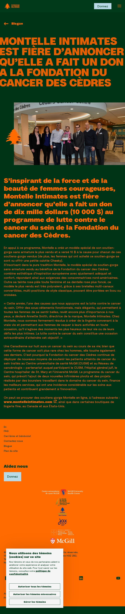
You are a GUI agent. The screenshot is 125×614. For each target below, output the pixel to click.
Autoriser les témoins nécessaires (34, 594)
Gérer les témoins (35, 602)
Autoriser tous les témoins (34, 587)
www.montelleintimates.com (28, 402)
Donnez (102, 6)
